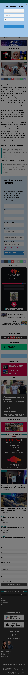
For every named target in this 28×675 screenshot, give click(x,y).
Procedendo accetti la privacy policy (15, 24)
